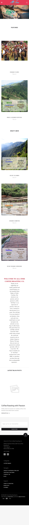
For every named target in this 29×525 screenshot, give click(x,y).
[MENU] (2, 2)
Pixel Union (10, 496)
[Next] (26, 7)
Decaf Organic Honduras (14, 266)
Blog (5, 476)
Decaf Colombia (14, 175)
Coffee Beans (7, 463)
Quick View (14, 52)
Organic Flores (14, 72)
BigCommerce (22, 496)
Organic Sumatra (14, 220)
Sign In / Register (8, 483)
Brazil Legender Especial (14, 117)
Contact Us (7, 474)
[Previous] (2, 7)
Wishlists (6, 485)
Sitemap (6, 487)
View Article (4, 413)
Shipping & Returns (9, 472)
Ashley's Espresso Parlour (11, 470)
